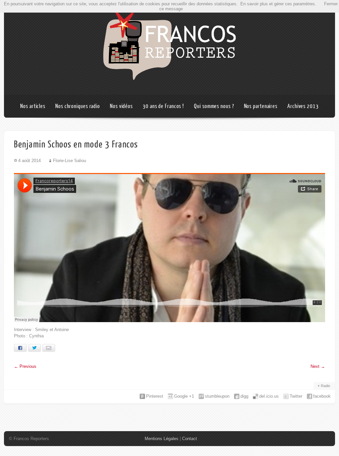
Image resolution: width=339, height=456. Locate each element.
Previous (25, 366)
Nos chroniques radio (77, 106)
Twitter (296, 396)
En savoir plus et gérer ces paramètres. (278, 3)
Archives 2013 (303, 106)
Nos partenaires (261, 106)
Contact (189, 438)
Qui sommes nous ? (214, 106)
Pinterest (154, 396)
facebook (322, 396)
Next (318, 366)
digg (244, 396)
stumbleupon (217, 396)
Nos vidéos (121, 106)
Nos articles (32, 106)
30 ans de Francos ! (163, 106)
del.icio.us (269, 396)
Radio (325, 386)
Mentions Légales (161, 438)
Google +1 (184, 396)
